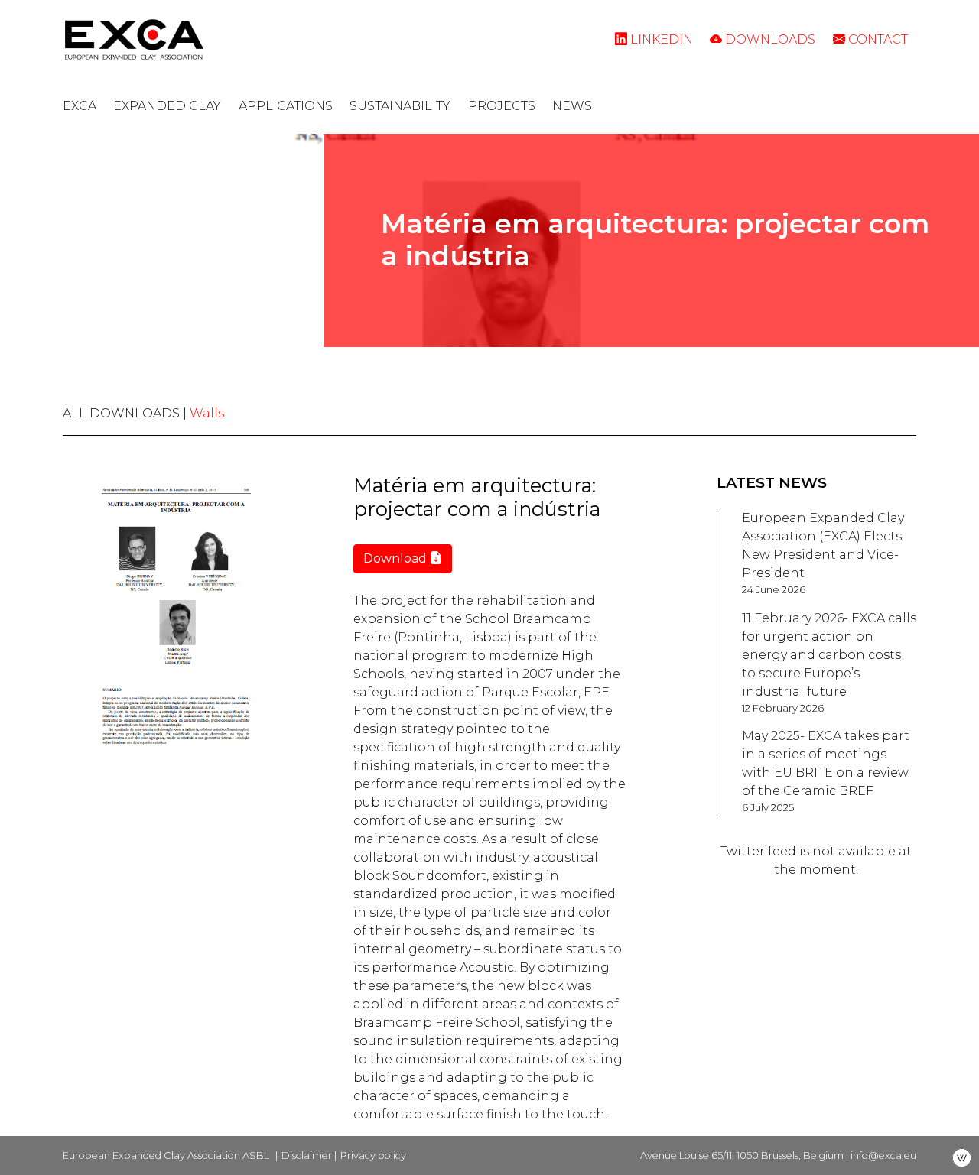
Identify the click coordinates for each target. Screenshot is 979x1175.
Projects (501, 106)
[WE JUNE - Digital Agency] (961, 1157)
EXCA (79, 106)
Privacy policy (373, 1155)
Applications (286, 106)
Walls (207, 413)
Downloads (768, 39)
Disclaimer (306, 1155)
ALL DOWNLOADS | (126, 413)
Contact (876, 39)
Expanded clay (167, 106)
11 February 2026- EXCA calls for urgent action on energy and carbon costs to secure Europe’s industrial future (829, 655)
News (572, 106)
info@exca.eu (883, 1155)
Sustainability (400, 106)
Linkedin (660, 39)
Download (396, 558)
